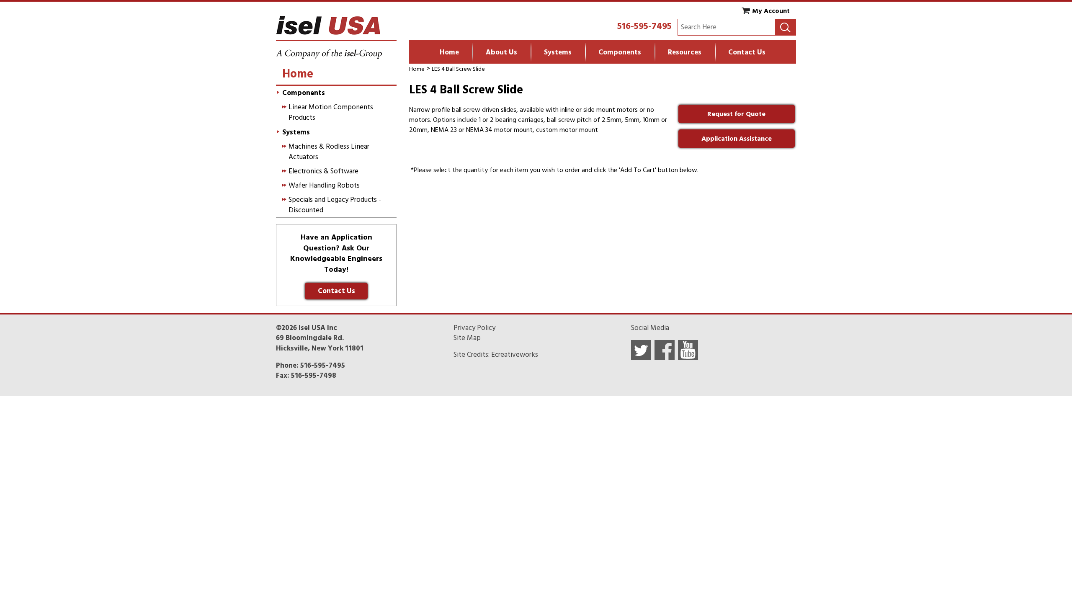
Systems (558, 52)
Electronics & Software (323, 171)
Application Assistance (736, 138)
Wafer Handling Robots (324, 185)
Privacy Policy (474, 328)
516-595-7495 (644, 26)
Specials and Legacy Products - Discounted (335, 205)
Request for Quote (736, 113)
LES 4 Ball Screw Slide (458, 69)
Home (449, 52)
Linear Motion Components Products (331, 112)
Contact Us (746, 52)
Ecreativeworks (514, 355)
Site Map (467, 338)
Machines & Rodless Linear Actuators (329, 151)
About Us (501, 52)
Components (619, 52)
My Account (771, 10)
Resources (684, 52)
